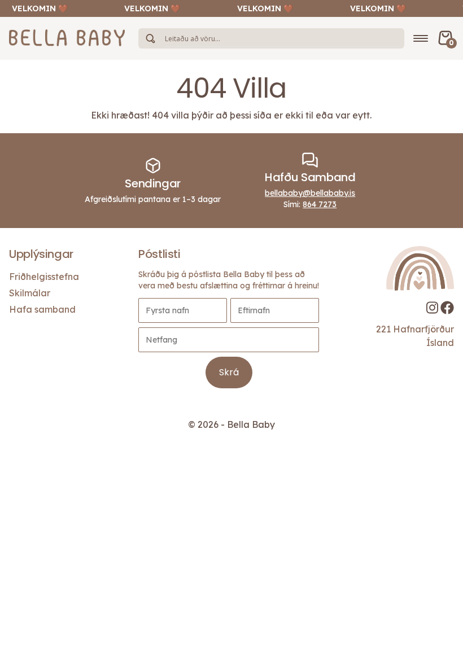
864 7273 (320, 204)
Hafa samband (42, 309)
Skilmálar (29, 293)
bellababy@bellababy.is (310, 193)
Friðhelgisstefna (44, 276)
